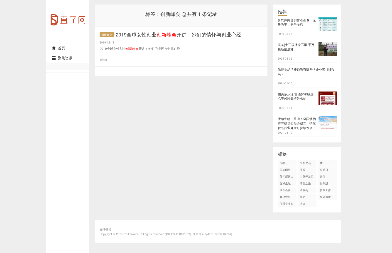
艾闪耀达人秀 (286, 177)
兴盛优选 (305, 163)
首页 (61, 48)
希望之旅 (305, 183)
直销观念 (285, 197)
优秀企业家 (286, 203)
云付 (322, 176)
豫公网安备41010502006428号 (213, 234)
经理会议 (285, 190)
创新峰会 (106, 34)
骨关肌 (324, 183)
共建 (302, 203)
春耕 (302, 197)
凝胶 (302, 169)
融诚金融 (285, 183)
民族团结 (285, 169)
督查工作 (325, 190)
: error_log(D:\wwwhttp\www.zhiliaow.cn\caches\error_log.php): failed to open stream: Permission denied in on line (67, 41)
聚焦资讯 (65, 57)
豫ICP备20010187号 (178, 234)
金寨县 (304, 190)
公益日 (324, 169)
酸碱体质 (325, 197)
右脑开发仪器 (307, 177)
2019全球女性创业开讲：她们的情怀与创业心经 (178, 34)
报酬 (282, 163)
